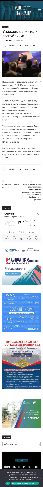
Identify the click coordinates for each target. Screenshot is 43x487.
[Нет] (40, 478)
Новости (5, 27)
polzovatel (8, 40)
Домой (4, 23)
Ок (8, 483)
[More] (33, 45)
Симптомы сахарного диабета (11, 185)
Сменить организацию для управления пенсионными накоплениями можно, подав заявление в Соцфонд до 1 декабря (31, 192)
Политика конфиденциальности (25, 483)
